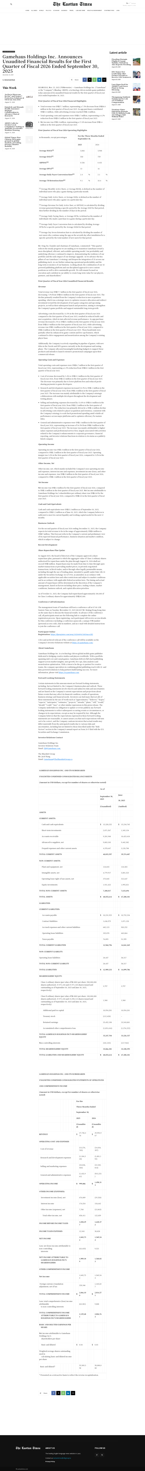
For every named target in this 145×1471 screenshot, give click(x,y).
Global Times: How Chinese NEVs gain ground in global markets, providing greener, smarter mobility (13, 141)
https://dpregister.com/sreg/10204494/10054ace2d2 (72, 634)
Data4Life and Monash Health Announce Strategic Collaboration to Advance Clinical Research (14, 111)
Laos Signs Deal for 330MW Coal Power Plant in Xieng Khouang (120, 87)
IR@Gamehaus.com (52, 748)
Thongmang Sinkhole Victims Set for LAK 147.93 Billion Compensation (121, 99)
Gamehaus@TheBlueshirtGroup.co (58, 759)
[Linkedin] (99, 80)
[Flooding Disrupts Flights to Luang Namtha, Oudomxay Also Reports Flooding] (136, 61)
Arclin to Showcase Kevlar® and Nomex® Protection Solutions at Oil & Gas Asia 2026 (14, 97)
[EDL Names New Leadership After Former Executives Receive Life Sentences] (136, 74)
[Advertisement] (72, 28)
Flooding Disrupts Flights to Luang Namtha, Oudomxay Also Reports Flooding (121, 62)
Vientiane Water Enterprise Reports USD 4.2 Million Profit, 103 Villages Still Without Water (121, 113)
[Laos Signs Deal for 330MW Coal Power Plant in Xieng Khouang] (136, 87)
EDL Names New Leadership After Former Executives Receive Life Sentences (121, 74)
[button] (11, 4)
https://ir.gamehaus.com (69, 672)
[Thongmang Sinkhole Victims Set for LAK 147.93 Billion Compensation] (136, 99)
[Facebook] (85, 80)
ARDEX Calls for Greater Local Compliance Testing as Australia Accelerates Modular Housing (14, 126)
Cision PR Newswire (9, 51)
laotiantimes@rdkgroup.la (62, 1458)
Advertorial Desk (9, 80)
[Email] (104, 80)
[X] (89, 80)
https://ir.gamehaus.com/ (82, 642)
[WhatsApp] (94, 80)
